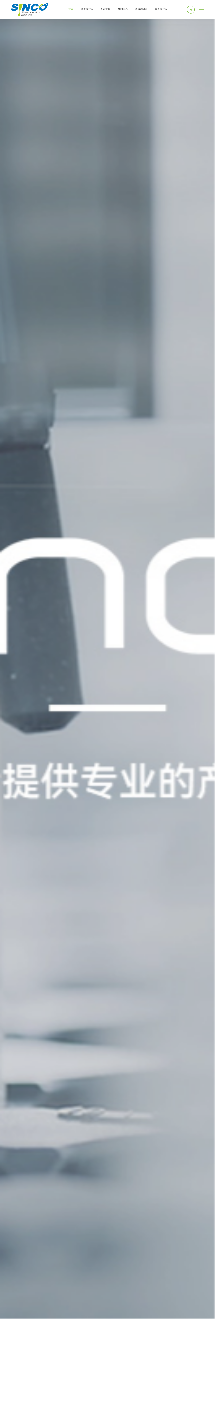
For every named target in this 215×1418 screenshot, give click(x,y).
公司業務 (105, 9)
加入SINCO (161, 9)
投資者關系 (141, 9)
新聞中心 (122, 9)
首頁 (70, 9)
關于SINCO (87, 9)
